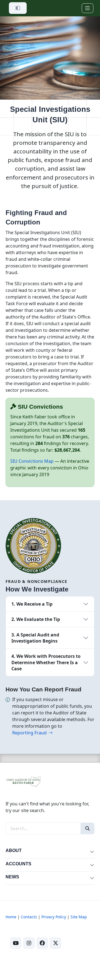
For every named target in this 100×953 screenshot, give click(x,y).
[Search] (87, 828)
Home (11, 916)
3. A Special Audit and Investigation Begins (35, 638)
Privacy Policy (53, 916)
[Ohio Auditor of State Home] (23, 781)
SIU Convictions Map (32, 461)
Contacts (29, 916)
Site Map (79, 916)
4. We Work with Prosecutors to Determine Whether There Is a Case (46, 662)
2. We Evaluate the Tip (35, 619)
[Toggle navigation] (87, 8)
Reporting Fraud (29, 733)
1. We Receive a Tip (31, 604)
